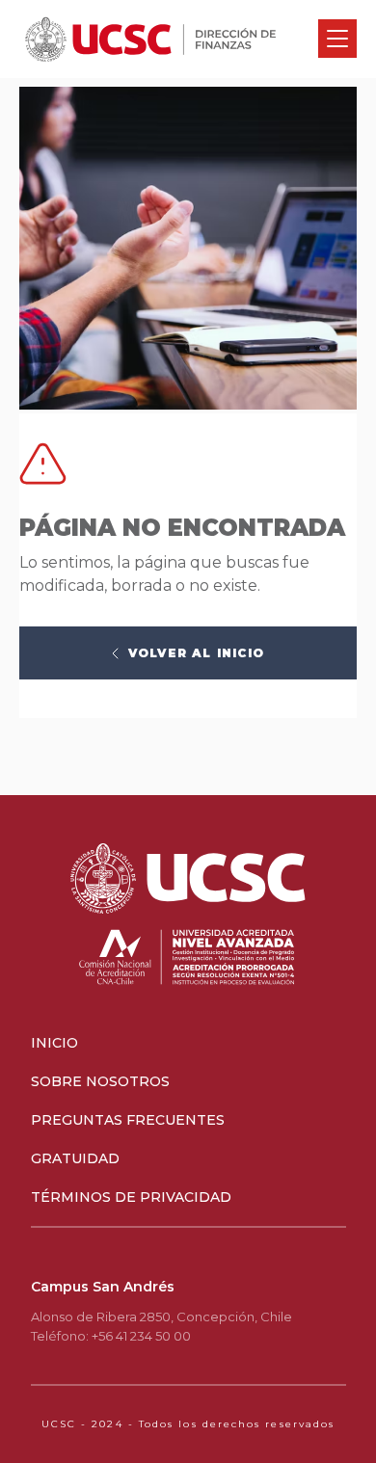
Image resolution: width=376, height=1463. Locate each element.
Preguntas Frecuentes (128, 1120)
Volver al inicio (196, 653)
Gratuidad (75, 1158)
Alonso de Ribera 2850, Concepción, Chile (161, 1316)
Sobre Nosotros (100, 1081)
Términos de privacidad (131, 1197)
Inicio (54, 1042)
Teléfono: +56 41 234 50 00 (111, 1335)
